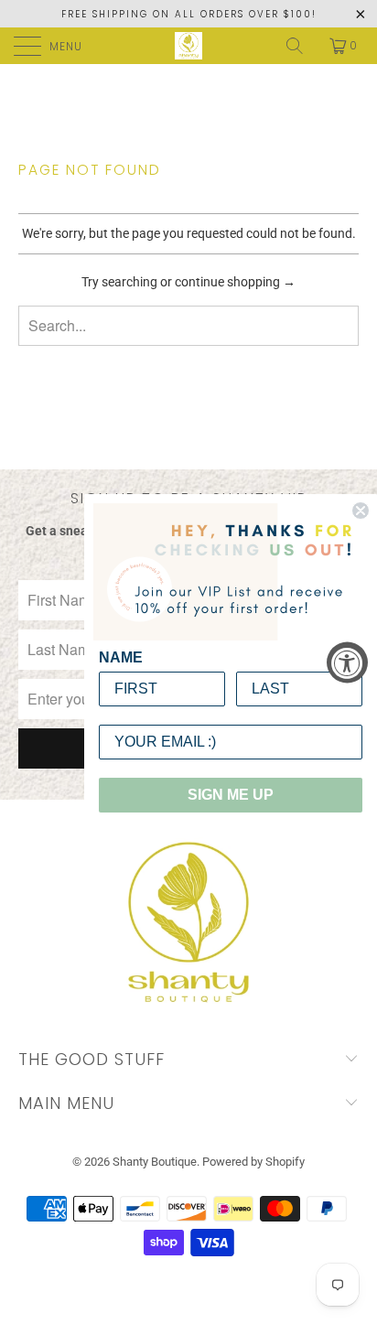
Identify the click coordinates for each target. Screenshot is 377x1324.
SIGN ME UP (231, 794)
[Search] (296, 46)
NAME (121, 657)
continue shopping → (235, 281)
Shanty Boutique (155, 1161)
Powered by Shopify (253, 1161)
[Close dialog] (360, 510)
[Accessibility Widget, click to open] (347, 662)
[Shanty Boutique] (188, 45)
